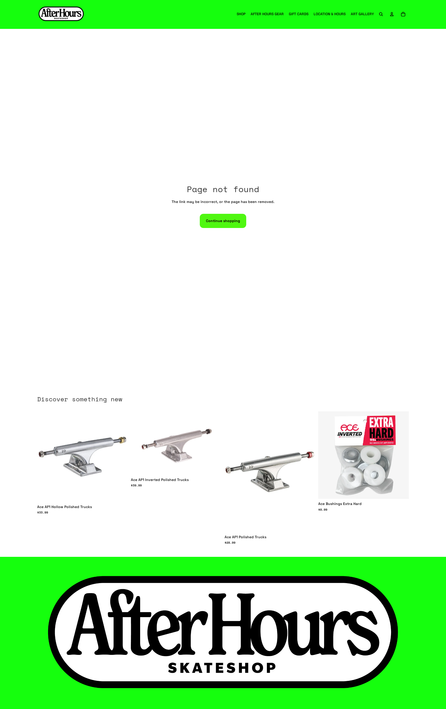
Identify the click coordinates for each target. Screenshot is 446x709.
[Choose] (119, 494)
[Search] (381, 14)
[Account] (391, 14)
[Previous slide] (232, 471)
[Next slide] (307, 471)
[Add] (400, 490)
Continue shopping (223, 220)
